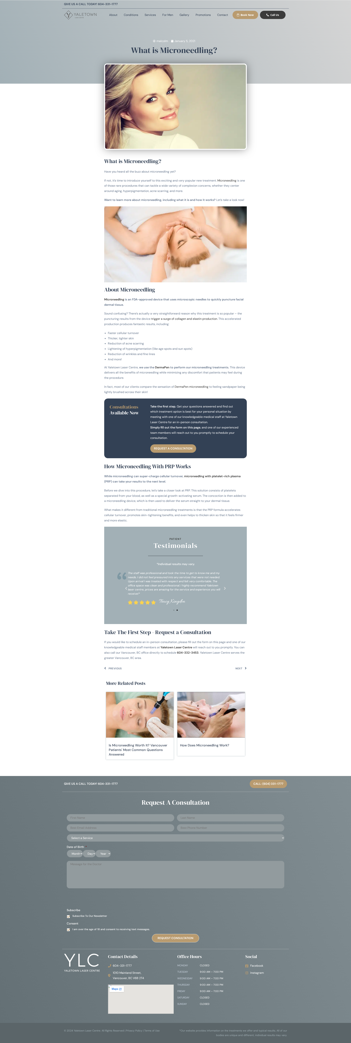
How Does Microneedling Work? (204, 745)
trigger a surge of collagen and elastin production (183, 319)
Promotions (203, 15)
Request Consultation (175, 938)
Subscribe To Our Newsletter (89, 916)
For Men (167, 15)
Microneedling (226, 180)
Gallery (184, 15)
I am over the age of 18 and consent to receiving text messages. (111, 929)
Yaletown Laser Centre (176, 647)
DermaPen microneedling (191, 387)
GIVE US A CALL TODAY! (91, 4)
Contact (222, 15)
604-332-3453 (188, 653)
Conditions (131, 15)
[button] (126, 588)
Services (150, 15)
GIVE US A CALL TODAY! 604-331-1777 (91, 784)
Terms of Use (152, 1030)
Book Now (247, 15)
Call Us (274, 15)
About (113, 15)
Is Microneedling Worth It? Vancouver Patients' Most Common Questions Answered (138, 750)
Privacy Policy (134, 1030)
